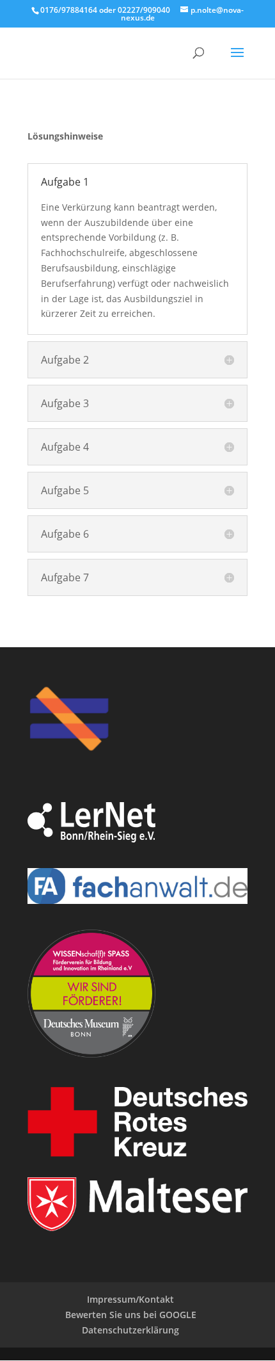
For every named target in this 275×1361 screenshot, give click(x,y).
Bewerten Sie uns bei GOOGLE (130, 1315)
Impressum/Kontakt (130, 1299)
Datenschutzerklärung (130, 1330)
